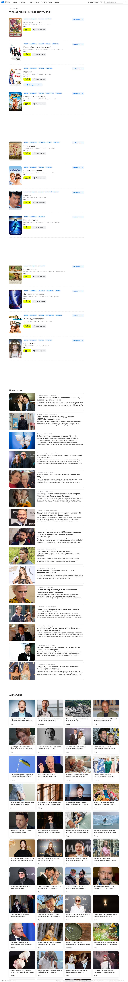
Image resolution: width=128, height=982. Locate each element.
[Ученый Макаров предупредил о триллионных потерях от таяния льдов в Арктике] (106, 825)
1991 (31, 346)
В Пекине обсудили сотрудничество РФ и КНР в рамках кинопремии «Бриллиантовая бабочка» (58, 437)
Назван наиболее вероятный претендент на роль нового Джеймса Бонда (58, 610)
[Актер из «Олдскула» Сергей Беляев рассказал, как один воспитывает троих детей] (106, 797)
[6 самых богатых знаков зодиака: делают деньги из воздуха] (50, 713)
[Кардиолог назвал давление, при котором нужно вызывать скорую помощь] (78, 825)
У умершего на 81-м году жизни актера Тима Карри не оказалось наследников (59, 629)
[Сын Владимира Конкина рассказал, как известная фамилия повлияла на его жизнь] (50, 769)
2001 (37, 173)
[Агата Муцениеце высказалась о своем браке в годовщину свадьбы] (50, 880)
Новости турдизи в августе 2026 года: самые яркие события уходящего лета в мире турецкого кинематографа (59, 534)
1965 (37, 148)
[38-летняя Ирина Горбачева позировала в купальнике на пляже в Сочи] (106, 964)
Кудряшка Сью (29, 343)
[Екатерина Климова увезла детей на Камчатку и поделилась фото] (22, 852)
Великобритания (54, 222)
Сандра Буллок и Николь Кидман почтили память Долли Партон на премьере (58, 668)
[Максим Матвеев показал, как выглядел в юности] (22, 880)
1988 (28, 197)
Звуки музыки (29, 146)
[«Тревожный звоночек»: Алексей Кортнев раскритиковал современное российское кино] (106, 713)
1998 (35, 321)
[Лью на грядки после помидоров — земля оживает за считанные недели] (106, 936)
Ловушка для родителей (33, 319)
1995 (38, 271)
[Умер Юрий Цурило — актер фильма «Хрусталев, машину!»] (106, 880)
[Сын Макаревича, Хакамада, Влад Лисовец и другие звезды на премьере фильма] (50, 825)
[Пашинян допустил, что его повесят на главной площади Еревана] (22, 936)
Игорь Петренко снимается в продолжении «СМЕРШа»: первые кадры (55, 418)
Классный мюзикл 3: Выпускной (37, 47)
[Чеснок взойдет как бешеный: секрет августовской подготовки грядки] (22, 964)
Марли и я (27, 72)
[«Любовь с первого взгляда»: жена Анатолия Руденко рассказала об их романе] (78, 741)
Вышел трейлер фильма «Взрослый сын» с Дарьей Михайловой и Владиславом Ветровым (58, 495)
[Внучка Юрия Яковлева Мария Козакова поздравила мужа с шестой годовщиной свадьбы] (78, 852)
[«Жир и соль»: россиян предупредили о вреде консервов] (78, 936)
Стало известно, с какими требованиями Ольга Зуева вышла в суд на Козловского (60, 399)
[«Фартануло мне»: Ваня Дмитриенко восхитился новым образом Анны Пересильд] (106, 852)
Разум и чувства (30, 269)
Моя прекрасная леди (32, 22)
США (49, 24)
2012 (32, 222)
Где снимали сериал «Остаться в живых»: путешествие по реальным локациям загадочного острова (58, 553)
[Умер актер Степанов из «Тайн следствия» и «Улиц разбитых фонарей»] (50, 908)
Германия (56, 296)
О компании (8, 980)
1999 (35, 296)
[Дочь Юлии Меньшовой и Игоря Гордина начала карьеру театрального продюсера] (78, 964)
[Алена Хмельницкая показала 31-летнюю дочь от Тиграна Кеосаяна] (50, 741)
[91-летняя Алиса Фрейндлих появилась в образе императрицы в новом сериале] (22, 908)
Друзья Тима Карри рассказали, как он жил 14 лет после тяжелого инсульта (58, 648)
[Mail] (2, 2)
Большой (27, 195)
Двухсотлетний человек (33, 294)
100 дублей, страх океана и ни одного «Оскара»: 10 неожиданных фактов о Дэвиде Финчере (59, 514)
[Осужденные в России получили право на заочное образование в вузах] (50, 797)
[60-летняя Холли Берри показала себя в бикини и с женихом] (50, 964)
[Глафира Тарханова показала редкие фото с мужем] (50, 852)
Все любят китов (30, 220)
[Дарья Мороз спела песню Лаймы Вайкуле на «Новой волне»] (78, 908)
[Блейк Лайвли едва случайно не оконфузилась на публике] (50, 936)
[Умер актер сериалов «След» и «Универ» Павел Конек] (22, 825)
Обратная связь (121, 980)
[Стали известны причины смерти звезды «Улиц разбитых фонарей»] (106, 908)
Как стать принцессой (32, 171)
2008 (45, 49)
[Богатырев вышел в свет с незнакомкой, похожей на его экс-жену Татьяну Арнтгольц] (106, 741)
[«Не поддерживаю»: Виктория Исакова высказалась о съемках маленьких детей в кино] (78, 797)
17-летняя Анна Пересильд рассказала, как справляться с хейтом (55, 571)
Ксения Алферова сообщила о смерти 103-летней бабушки (58, 475)
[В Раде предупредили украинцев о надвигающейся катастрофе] (22, 769)
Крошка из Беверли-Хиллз (34, 97)
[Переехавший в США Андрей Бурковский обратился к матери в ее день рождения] (22, 713)
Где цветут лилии (14, 8)
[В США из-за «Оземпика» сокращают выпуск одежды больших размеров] (106, 769)
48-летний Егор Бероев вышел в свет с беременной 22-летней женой (59, 456)
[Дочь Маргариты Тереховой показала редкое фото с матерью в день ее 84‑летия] (22, 741)
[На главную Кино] (7, 2)
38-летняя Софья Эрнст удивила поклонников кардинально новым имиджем (57, 591)
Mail (3, 980)
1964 (33, 24)
